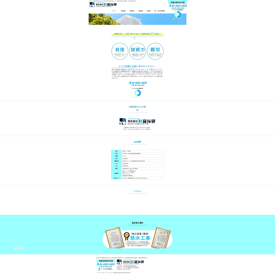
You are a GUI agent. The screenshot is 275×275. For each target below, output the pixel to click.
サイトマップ (109, 272)
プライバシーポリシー (101, 272)
